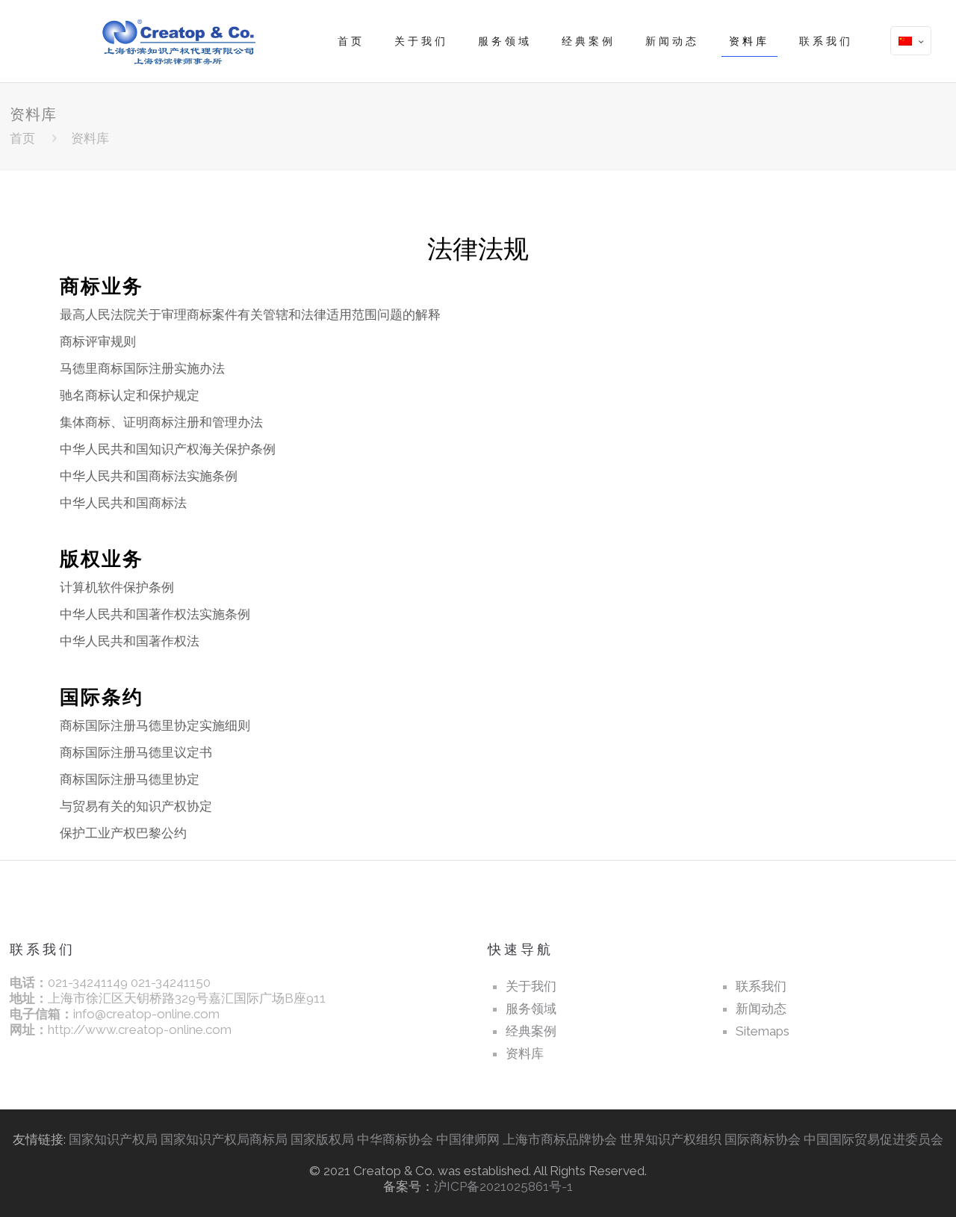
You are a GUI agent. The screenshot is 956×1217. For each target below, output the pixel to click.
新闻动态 (761, 1008)
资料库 (525, 1053)
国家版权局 (322, 1139)
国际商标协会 (762, 1139)
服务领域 (531, 1008)
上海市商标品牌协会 (560, 1139)
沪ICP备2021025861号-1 (503, 1186)
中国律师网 (468, 1139)
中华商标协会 (395, 1139)
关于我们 (531, 986)
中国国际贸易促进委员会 (873, 1139)
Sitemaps (762, 1031)
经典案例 (531, 1031)
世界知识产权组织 (672, 1139)
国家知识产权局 (113, 1139)
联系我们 (761, 986)
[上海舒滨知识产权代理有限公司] (175, 41)
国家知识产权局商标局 (224, 1139)
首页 (22, 138)
